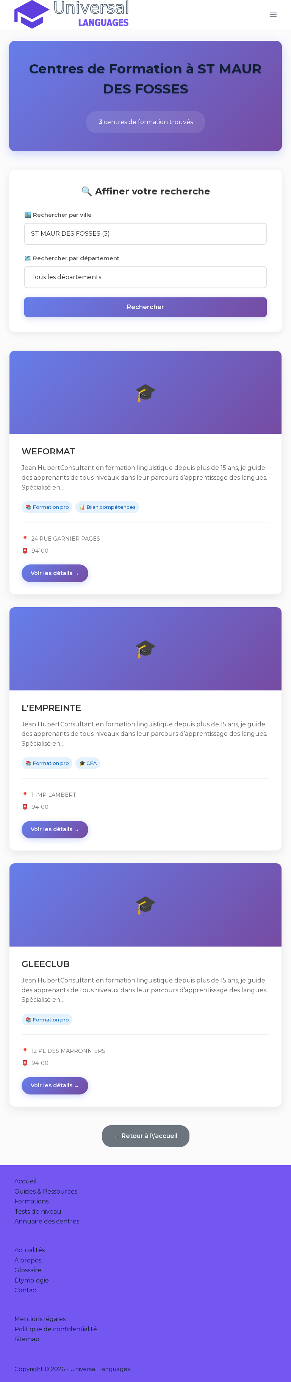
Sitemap (26, 1339)
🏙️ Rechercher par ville (58, 214)
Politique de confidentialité (55, 1329)
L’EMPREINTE (51, 708)
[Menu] (273, 14)
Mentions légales (40, 1319)
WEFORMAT (48, 451)
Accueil (25, 1181)
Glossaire (27, 1270)
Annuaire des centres (46, 1221)
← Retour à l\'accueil (145, 1135)
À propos (27, 1260)
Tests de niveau (37, 1211)
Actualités (29, 1250)
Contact (26, 1290)
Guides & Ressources (45, 1191)
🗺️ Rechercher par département (71, 258)
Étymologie (31, 1280)
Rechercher (145, 307)
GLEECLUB (46, 964)
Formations (31, 1201)
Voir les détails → (55, 573)
